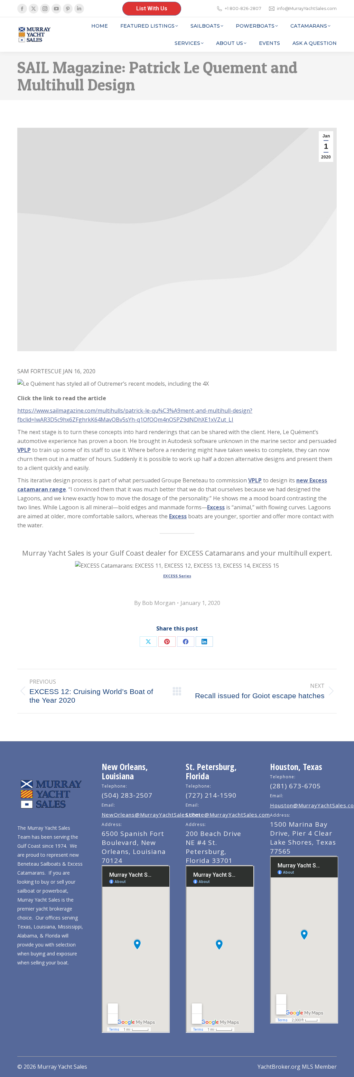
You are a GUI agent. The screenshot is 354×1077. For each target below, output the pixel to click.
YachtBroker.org (279, 1066)
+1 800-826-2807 (243, 8)
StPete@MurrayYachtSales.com (228, 814)
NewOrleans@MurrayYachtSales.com (151, 814)
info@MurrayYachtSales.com (307, 8)
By (154, 603)
